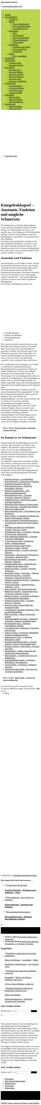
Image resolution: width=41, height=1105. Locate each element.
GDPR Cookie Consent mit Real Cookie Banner (20, 1103)
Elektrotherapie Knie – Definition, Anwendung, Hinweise (19, 487)
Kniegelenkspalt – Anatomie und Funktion (22, 481)
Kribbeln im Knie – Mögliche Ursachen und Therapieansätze (21, 501)
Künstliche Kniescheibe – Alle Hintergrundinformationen (17, 491)
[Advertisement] (20, 132)
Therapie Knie (14, 97)
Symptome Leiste (16, 90)
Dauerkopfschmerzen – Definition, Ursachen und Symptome (19, 1000)
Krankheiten (14, 44)
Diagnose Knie (15, 70)
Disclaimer (9, 1079)
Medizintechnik (15, 108)
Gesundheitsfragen (20, 28)
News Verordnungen (21, 24)
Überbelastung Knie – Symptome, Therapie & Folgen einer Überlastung (22, 533)
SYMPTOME (10, 83)
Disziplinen (13, 31)
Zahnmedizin (18, 42)
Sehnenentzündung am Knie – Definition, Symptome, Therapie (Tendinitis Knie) (21, 620)
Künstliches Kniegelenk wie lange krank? (21, 504)
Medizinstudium (15, 106)
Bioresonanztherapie (21, 38)
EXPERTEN (10, 58)
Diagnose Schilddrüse (17, 81)
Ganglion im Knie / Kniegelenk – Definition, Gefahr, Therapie (18, 546)
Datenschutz (10, 1088)
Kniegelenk (32, 875)
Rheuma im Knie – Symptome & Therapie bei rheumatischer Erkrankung (22, 597)
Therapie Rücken (15, 99)
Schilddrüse (17, 51)
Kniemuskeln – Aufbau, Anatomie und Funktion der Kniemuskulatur (20, 652)
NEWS (11, 22)
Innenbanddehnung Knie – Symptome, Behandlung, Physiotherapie (20, 661)
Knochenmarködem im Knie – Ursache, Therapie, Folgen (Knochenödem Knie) (21, 643)
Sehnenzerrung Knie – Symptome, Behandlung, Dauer (18, 638)
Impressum (9, 1085)
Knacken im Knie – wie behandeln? (19, 479)
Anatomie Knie (15, 63)
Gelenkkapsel (18, 875)
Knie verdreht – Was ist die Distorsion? (21, 589)
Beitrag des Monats (12, 960)
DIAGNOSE (10, 67)
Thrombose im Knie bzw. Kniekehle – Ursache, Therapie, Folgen (20, 528)
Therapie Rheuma (16, 102)
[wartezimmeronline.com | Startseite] (11, 6)
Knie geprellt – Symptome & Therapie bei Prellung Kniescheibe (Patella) (22, 517)
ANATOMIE (10, 60)
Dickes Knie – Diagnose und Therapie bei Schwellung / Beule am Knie (21, 556)
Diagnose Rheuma (16, 76)
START (8, 15)
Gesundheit (26, 960)
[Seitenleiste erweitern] (1, 924)
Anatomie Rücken (16, 65)
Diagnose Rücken (16, 72)
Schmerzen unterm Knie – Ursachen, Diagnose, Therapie (19, 601)
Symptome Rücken (16, 88)
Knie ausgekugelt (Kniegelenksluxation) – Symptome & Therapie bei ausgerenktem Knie (22, 522)
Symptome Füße (15, 92)
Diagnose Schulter (16, 74)
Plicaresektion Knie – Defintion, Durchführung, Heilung (18, 624)
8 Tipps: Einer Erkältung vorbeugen (19, 984)
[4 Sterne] (29, 686)
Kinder (11, 54)
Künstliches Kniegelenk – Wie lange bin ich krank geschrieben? (21, 670)
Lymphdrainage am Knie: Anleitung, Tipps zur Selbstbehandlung (22, 611)
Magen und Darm (20, 49)
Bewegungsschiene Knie (14, 509)
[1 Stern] (4, 686)
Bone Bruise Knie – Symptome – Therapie (22, 573)
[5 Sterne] (5, 688)
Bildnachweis (10, 1083)
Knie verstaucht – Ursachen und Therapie (21, 507)
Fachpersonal (10, 104)
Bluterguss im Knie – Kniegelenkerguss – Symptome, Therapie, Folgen (21, 592)
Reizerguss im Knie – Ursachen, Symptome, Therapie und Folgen (18, 576)
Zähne (35, 960)
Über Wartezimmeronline (15, 1081)
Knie (25, 875)
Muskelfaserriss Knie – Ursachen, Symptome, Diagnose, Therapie (18, 496)
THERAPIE (9, 95)
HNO (15, 33)
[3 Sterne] (20, 686)
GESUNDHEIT (11, 17)
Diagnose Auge (15, 79)
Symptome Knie (15, 86)
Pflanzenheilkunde (20, 40)
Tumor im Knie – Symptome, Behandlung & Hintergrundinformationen (22, 633)
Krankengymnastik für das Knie (18, 484)
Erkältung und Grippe (21, 47)
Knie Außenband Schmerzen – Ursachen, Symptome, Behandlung (21, 537)
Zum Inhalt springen (9, 2)
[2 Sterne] (12, 686)
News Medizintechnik (21, 26)
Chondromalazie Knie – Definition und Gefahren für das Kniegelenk (20, 565)
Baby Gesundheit (20, 56)
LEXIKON (13, 19)
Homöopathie (18, 35)
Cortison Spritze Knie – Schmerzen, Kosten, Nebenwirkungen (19, 542)
